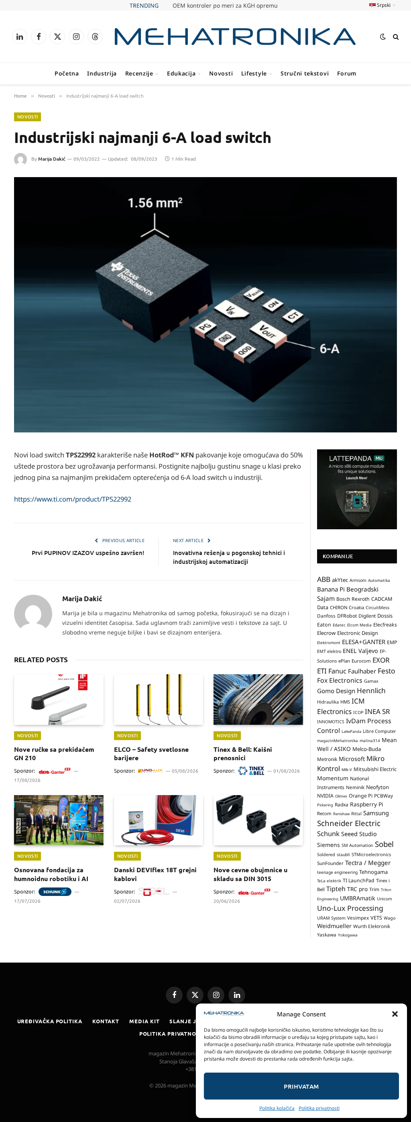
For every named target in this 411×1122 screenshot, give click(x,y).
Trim (374, 889)
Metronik (327, 759)
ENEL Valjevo (360, 651)
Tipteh (336, 888)
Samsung (376, 813)
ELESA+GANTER (363, 642)
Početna (67, 73)
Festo (386, 670)
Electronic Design (357, 632)
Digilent (367, 615)
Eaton (324, 624)
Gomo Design (336, 691)
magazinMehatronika (337, 740)
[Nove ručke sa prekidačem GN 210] (59, 699)
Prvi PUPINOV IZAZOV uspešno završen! (88, 553)
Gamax (371, 681)
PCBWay (383, 795)
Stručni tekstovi (305, 73)
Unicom (384, 899)
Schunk (328, 833)
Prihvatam (301, 1086)
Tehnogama (373, 871)
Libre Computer (379, 731)
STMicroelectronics (371, 854)
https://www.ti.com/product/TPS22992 (72, 499)
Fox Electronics (339, 680)
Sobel (384, 844)
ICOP (358, 712)
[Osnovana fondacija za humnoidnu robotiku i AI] (59, 820)
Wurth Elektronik (371, 926)
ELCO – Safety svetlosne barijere (151, 753)
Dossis (385, 615)
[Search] (395, 37)
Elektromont (328, 642)
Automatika (379, 580)
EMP (392, 642)
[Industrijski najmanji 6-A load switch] (205, 304)
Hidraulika (328, 702)
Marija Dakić (51, 158)
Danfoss (326, 615)
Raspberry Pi (366, 804)
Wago (389, 918)
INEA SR (377, 711)
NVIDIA (325, 795)
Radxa (341, 804)
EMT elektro (329, 651)
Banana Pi (331, 589)
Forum (347, 73)
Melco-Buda (366, 749)
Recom (324, 813)
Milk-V (347, 769)
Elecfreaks (385, 624)
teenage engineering (337, 872)
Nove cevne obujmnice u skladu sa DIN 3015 (250, 874)
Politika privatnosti (319, 1108)
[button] (395, 1014)
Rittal (356, 813)
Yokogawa (348, 935)
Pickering (325, 805)
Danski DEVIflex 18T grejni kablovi (155, 874)
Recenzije (139, 73)
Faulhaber (362, 671)
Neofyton (377, 787)
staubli (343, 854)
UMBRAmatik (357, 898)
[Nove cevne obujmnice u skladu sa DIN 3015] (258, 820)
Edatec (339, 625)
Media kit (144, 1021)
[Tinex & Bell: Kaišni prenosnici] (258, 699)
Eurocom (361, 661)
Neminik (355, 787)
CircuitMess (377, 607)
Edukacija (181, 73)
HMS (345, 702)
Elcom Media (359, 625)
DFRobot (347, 615)
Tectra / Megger (368, 863)
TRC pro (357, 889)
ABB (323, 579)
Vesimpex (358, 917)
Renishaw (341, 813)
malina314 (370, 740)
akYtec (340, 579)
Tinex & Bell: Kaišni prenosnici (243, 753)
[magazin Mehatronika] (235, 36)
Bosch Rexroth (353, 599)
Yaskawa (326, 934)
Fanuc (337, 671)
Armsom (358, 580)
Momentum (332, 778)
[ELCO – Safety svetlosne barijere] (158, 699)
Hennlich (371, 690)
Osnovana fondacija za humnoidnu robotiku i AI (51, 874)
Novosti (221, 73)
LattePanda (351, 731)
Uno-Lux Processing (350, 908)
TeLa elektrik (329, 880)
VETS (376, 917)
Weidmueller (334, 926)
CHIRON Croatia (347, 607)
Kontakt (105, 1021)
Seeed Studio (359, 834)
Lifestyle (254, 73)
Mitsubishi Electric (375, 769)
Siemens (328, 845)
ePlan (344, 661)
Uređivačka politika (49, 1021)
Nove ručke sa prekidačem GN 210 (225, 5)
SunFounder (330, 863)
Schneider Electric (348, 823)
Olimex (341, 796)
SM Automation (357, 845)
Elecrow (326, 632)
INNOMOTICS (330, 721)
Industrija (102, 73)
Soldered (326, 854)
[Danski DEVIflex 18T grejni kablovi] (158, 820)
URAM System (331, 918)
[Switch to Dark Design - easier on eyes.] (383, 36)
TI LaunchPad (358, 880)
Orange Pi (360, 795)
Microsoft (352, 759)
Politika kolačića (277, 1108)
